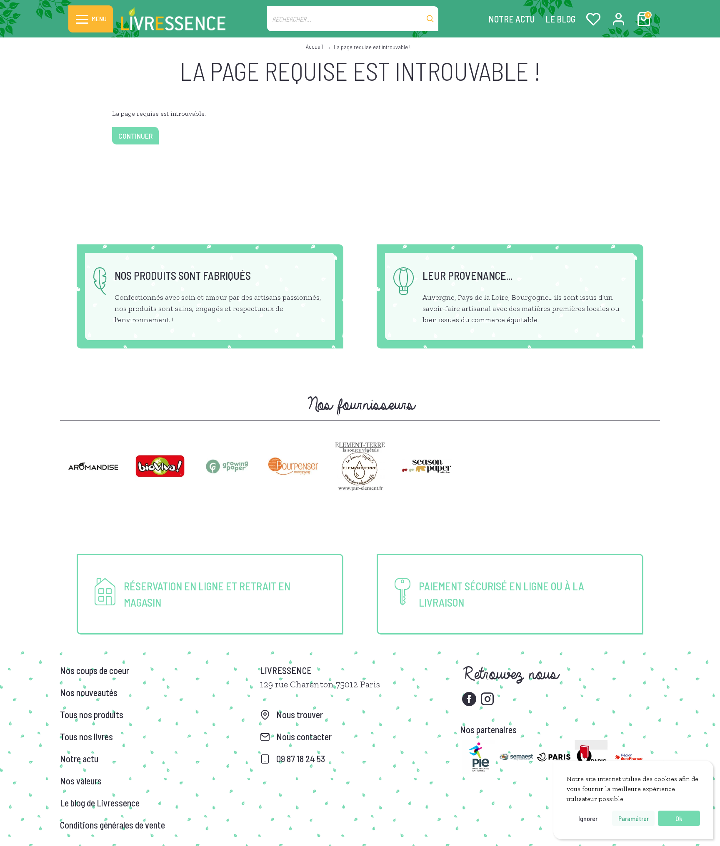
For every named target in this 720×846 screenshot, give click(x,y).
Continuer (135, 135)
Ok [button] (678, 818)
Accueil (314, 46)
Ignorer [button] (588, 818)
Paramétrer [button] (633, 818)
